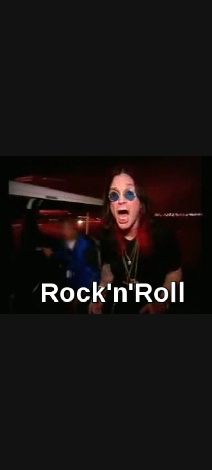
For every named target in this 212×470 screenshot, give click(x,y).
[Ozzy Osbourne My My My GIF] (106, 235)
